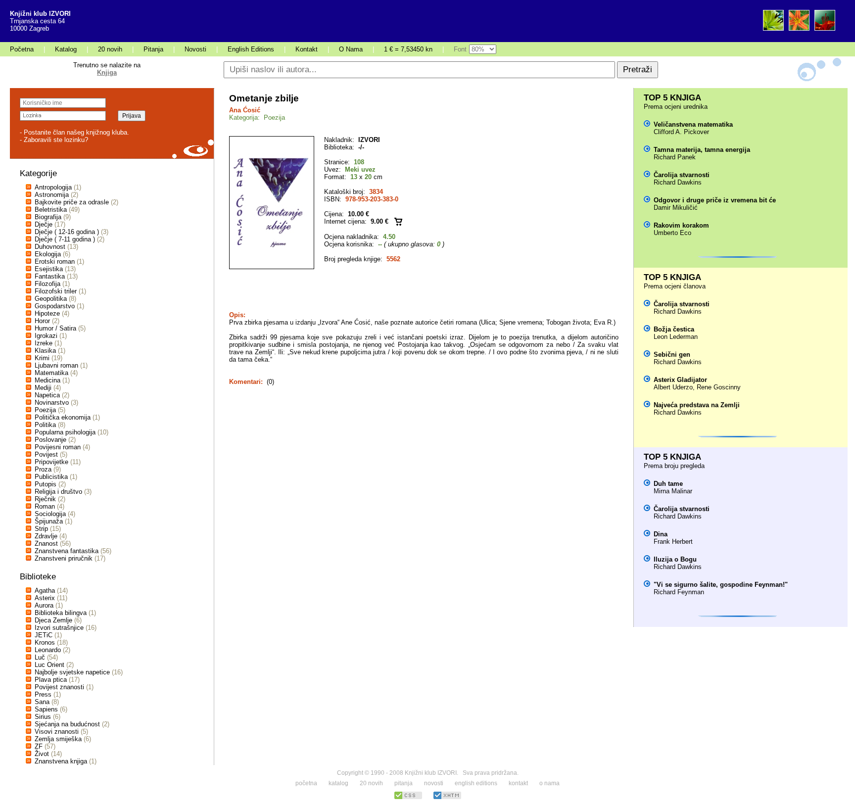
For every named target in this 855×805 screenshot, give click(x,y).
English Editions (251, 49)
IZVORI (369, 139)
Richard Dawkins (678, 182)
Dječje (43, 224)
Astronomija (52, 194)
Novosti (195, 49)
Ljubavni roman (56, 365)
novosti (433, 783)
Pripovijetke (51, 462)
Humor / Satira (55, 328)
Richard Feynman (679, 592)
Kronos (45, 642)
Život (42, 754)
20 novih (110, 49)
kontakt (518, 783)
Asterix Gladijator (680, 379)
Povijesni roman (58, 447)
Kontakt (306, 49)
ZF (39, 746)
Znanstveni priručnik (64, 558)
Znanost (46, 543)
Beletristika (51, 209)
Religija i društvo (58, 491)
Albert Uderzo (673, 387)
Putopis (45, 484)
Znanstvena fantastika (66, 551)
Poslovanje (50, 439)
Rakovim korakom (681, 225)
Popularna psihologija (65, 432)
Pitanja (153, 49)
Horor (42, 321)
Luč (40, 657)
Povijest (46, 454)
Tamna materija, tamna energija (702, 149)
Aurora (44, 605)
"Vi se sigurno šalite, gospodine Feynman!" (721, 584)
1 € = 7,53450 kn (408, 49)
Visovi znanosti (57, 731)
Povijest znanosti (59, 687)
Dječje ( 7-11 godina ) (65, 239)
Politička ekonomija (63, 417)
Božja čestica (674, 329)
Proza (43, 469)
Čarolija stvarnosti (682, 175)
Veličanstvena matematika (693, 124)
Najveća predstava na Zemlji (697, 405)
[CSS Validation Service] (408, 798)
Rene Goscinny (719, 387)
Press (43, 694)
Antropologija (53, 187)
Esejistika (49, 269)
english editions (476, 783)
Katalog (66, 49)
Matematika (51, 373)
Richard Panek (675, 157)
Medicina (47, 380)
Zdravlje (46, 536)
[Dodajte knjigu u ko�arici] (398, 221)
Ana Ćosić (244, 110)
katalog (338, 783)
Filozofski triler (56, 291)
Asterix (45, 598)
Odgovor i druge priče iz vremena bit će (715, 200)
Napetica (47, 395)
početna (306, 783)
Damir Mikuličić (676, 207)
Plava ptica (51, 679)
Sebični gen (672, 354)
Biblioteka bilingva (61, 612)
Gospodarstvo (55, 306)
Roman (45, 506)
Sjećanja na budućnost (67, 724)
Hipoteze (47, 313)
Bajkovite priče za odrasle (72, 202)
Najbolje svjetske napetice (72, 672)
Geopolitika (51, 298)
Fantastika (50, 276)
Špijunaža (49, 521)
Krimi (42, 358)
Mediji (43, 387)
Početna (22, 49)
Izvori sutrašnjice (59, 627)
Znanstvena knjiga (61, 761)
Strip (41, 528)
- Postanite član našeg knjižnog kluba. (74, 132)
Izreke (43, 343)
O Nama (351, 49)
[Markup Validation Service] (447, 798)
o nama (549, 783)
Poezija (45, 410)
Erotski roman (55, 261)
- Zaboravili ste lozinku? (54, 139)
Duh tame (668, 483)
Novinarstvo (52, 402)
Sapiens (46, 709)
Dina (660, 534)
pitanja (403, 783)
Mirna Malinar (673, 491)
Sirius (43, 716)
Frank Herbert (673, 541)
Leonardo (48, 650)
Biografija (48, 217)
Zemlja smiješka (58, 739)
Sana (42, 702)
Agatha (45, 590)
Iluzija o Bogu (675, 559)
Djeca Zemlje (53, 620)
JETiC (43, 635)
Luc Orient (49, 664)
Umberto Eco (672, 233)
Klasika (45, 350)
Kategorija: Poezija (257, 117)
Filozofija (47, 283)
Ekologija (48, 254)
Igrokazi (46, 335)
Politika (45, 424)
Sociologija (50, 514)
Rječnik (45, 499)
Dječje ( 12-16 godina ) (67, 232)
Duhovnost (50, 246)
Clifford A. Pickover (681, 132)
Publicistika (51, 476)
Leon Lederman (676, 336)
